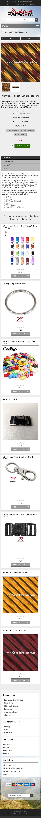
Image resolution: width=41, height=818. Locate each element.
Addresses (8, 750)
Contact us (8, 733)
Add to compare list (28, 130)
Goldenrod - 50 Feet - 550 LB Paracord (16, 572)
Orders (6, 747)
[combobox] (17, 20)
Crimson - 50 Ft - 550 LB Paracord (14, 630)
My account (8, 744)
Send (31, 795)
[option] (6, 87)
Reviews (6, 169)
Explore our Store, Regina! (13, 700)
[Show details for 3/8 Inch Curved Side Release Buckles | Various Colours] (20, 364)
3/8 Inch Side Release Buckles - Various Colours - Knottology (20, 227)
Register (9, 4)
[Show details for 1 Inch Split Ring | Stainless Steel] (20, 306)
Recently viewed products (13, 768)
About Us (7, 715)
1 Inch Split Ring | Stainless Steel (14, 284)
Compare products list (12, 771)
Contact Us (7, 165)
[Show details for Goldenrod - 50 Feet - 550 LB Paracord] (20, 595)
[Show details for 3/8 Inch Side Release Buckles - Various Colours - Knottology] (20, 248)
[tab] (20, 158)
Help (6, 730)
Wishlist (7, 753)
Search (36, 20)
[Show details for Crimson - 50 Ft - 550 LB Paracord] (20, 653)
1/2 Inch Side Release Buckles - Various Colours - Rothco (20, 515)
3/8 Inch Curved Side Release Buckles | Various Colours (19, 342)
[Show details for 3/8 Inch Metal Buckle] (20, 422)
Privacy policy (9, 709)
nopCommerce (23, 811)
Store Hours (8, 703)
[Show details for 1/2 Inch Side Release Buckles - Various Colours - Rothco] (20, 537)
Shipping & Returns (11, 706)
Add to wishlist (13, 130)
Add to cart (22, 146)
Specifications (8, 161)
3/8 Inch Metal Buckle (10, 399)
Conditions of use (10, 712)
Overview (6, 158)
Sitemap (7, 727)
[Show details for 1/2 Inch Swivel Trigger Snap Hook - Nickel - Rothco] (20, 479)
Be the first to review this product (20, 113)
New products (9, 765)
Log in (14, 4)
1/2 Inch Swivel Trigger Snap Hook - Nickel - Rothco (18, 458)
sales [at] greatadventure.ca (26, 1)
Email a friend (21, 134)
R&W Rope (25, 117)
